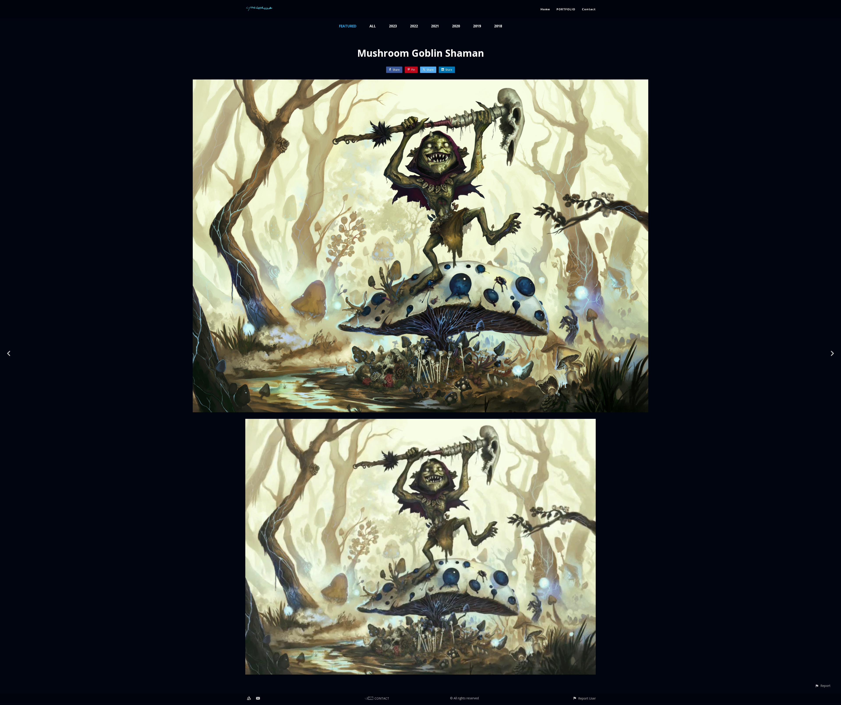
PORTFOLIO (566, 9)
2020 (456, 26)
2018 (498, 26)
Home (545, 9)
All (372, 26)
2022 (414, 26)
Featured (347, 26)
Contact (589, 9)
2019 (477, 26)
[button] (822, 685)
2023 (393, 26)
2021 (435, 26)
